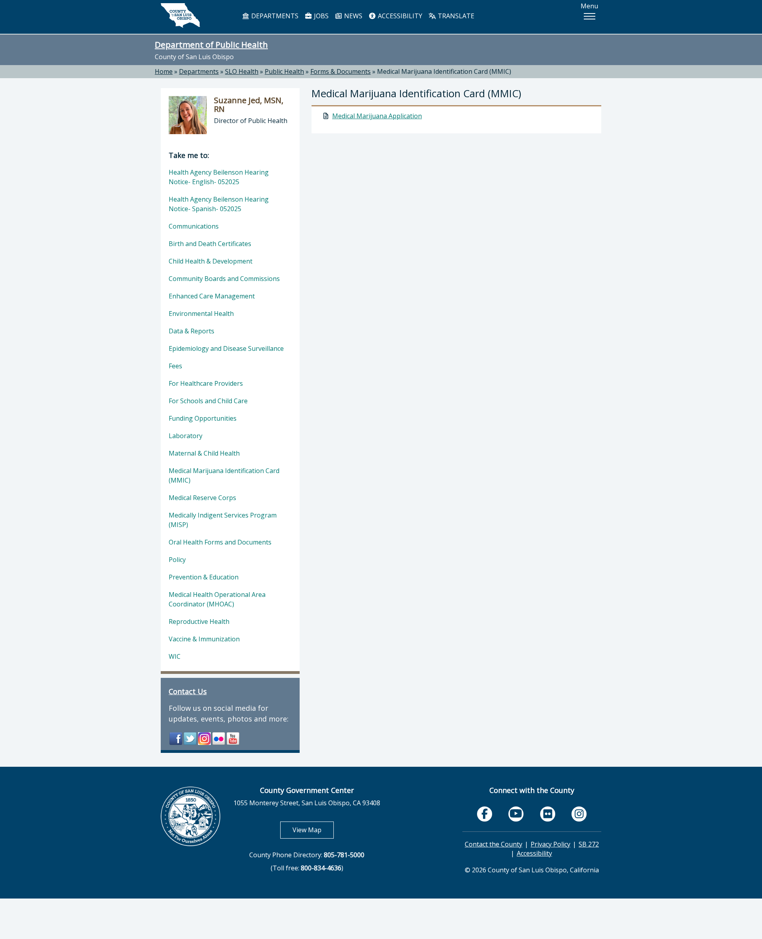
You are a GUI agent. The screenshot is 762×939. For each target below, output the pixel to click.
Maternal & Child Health (204, 453)
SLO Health (241, 71)
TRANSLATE (455, 16)
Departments (199, 71)
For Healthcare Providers (206, 383)
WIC (175, 656)
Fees (175, 366)
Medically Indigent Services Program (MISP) (223, 520)
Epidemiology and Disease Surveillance (226, 348)
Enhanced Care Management (212, 296)
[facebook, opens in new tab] (484, 814)
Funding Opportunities (203, 418)
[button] (589, 16)
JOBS (320, 16)
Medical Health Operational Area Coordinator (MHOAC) (217, 599)
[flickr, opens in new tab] (547, 814)
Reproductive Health (199, 621)
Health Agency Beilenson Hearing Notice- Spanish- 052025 (219, 204)
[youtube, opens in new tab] (516, 813)
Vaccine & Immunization (204, 639)
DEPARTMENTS (274, 16)
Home (164, 71)
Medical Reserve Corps (202, 497)
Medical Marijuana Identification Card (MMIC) (444, 71)
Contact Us (188, 691)
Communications (194, 226)
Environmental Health (201, 313)
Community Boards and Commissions (224, 278)
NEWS (352, 16)
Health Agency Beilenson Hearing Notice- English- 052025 (219, 177)
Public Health (284, 71)
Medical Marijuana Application (377, 116)
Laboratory (185, 435)
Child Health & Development (210, 261)
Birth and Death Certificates (210, 243)
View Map (313, 829)
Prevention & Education (204, 577)
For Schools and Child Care (208, 400)
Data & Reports (191, 331)
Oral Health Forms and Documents (220, 542)
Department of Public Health (211, 44)
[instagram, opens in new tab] (579, 814)
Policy (177, 559)
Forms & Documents (340, 71)
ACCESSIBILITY (399, 16)
